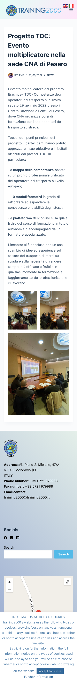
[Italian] (71, 6)
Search (9, 547)
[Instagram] (11, 537)
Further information (38, 677)
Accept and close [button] (50, 671)
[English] (66, 6)
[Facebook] (5, 537)
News (50, 75)
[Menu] (71, 9)
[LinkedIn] (17, 537)
